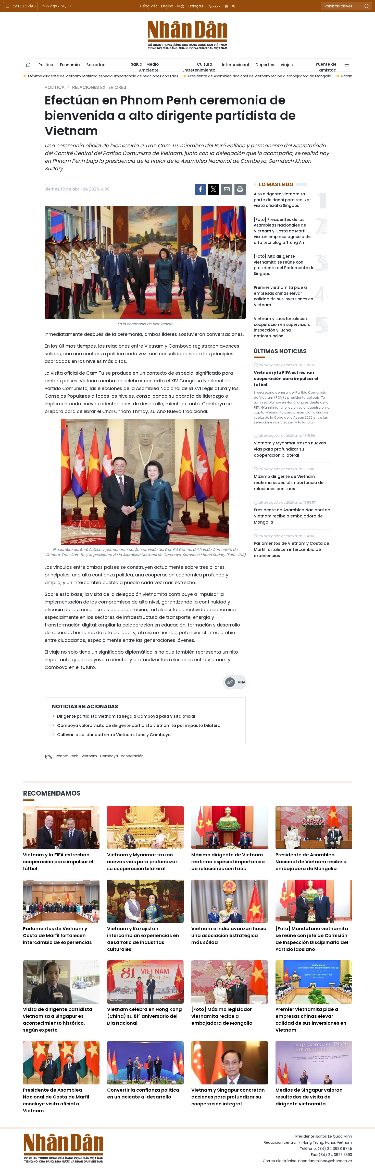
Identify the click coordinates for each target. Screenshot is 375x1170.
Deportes (265, 64)
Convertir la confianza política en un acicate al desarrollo (143, 1093)
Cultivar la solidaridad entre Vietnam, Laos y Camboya (114, 735)
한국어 (230, 6)
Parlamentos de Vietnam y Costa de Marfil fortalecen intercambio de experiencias (291, 549)
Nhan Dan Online (187, 35)
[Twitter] (213, 189)
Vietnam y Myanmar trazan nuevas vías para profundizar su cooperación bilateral (290, 449)
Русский (214, 6)
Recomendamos (52, 793)
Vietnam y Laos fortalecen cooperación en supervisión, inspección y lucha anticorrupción (282, 327)
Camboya (109, 756)
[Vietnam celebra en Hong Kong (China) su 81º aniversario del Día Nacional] (145, 982)
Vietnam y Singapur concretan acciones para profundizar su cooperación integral (228, 1097)
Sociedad (96, 64)
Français (196, 6)
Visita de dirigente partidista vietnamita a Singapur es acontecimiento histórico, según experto (57, 1019)
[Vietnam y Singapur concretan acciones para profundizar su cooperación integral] (229, 1062)
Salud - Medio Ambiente (145, 66)
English (167, 6)
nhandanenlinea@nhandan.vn (325, 1160)
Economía (70, 64)
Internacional (235, 64)
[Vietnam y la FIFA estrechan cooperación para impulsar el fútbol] (61, 827)
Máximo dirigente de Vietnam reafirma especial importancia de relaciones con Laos (288, 483)
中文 (180, 6)
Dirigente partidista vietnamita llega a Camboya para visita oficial (126, 716)
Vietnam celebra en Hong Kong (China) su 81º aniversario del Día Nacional (144, 1016)
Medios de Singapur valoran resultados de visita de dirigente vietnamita (309, 1097)
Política (46, 64)
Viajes (287, 64)
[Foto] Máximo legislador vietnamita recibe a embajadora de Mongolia (222, 1016)
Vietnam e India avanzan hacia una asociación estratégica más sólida (229, 935)
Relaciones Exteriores (99, 87)
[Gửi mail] (226, 189)
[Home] (28, 64)
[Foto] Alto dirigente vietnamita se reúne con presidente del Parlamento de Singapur (284, 265)
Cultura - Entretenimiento (198, 66)
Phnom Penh (67, 756)
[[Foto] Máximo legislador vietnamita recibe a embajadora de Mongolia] (229, 982)
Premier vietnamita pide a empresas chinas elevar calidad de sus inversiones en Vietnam (283, 296)
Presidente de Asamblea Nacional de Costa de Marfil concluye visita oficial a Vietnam (56, 1100)
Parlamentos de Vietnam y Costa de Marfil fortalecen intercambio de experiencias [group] (280, 76)
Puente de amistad (326, 66)
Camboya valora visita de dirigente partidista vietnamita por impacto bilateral (139, 725)
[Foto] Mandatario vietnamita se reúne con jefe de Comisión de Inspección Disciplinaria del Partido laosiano (312, 938)
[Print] (240, 189)
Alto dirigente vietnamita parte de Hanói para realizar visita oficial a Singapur (282, 199)
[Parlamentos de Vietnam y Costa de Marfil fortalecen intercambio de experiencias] (61, 901)
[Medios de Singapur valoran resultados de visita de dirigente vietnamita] (314, 1062)
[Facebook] (200, 189)
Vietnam (89, 756)
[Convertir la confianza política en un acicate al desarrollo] (145, 1062)
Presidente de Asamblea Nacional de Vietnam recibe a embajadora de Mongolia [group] (124, 76)
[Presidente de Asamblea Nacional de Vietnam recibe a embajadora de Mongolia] (314, 827)
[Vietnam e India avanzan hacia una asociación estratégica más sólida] (229, 901)
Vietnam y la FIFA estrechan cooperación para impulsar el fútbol (286, 379)
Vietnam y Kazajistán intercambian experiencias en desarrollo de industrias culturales (143, 938)
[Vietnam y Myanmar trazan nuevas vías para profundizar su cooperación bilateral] (145, 827)
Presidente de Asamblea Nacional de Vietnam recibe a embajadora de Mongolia (292, 516)
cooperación (132, 756)
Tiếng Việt (148, 6)
